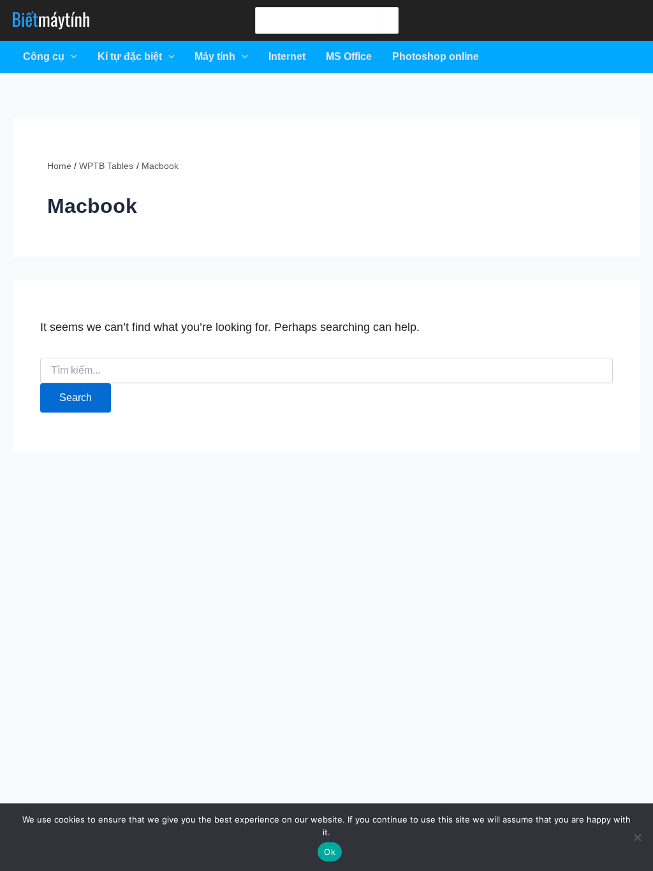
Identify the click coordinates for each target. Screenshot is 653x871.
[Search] (388, 20)
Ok (329, 852)
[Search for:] (326, 370)
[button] (70, 57)
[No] (637, 837)
